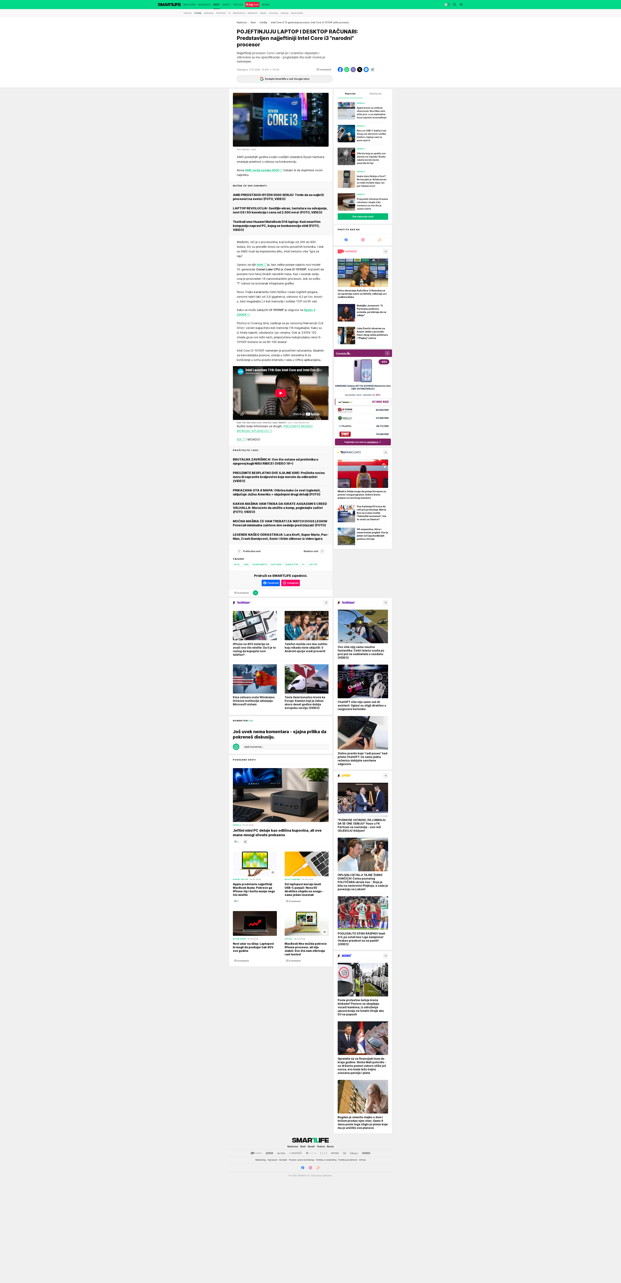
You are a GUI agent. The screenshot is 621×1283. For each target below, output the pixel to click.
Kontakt (283, 1159)
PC (303, 564)
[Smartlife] (169, 4)
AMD (246, 564)
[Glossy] (354, 1153)
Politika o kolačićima (326, 1159)
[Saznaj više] (385, 251)
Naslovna (242, 22)
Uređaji (263, 22)
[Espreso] (366, 1153)
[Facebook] (346, 240)
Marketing (261, 1159)
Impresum (272, 1159)
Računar (276, 564)
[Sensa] (335, 1153)
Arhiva (362, 1159)
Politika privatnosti (347, 1159)
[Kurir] (269, 1153)
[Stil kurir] (344, 1153)
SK (240, 439)
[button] (323, 69)
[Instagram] (362, 240)
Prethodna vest (252, 551)
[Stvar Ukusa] (311, 1153)
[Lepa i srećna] (281, 1153)
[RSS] (379, 240)
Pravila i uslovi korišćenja (301, 1159)
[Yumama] (295, 1153)
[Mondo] (256, 1153)
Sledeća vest (311, 551)
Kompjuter (291, 564)
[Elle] (323, 1153)
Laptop (313, 564)
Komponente (260, 564)
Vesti (253, 22)
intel (237, 564)
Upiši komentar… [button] (253, 746)
